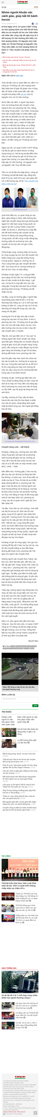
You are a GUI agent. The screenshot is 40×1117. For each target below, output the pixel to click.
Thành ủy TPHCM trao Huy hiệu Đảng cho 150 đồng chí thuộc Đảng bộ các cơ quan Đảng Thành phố (27, 897)
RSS (36, 7)
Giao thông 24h (9, 968)
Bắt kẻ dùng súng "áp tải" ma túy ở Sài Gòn (16, 57)
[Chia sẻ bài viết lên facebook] (33, 23)
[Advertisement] (20, 834)
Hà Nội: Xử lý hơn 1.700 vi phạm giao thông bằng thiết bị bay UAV (26, 1025)
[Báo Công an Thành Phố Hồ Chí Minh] (22, 2)
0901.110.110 (21, 1112)
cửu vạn (19, 75)
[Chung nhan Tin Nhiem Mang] (12, 1114)
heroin (32, 648)
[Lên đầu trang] (35, 1113)
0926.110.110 (12, 1112)
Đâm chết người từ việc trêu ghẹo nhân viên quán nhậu (27, 719)
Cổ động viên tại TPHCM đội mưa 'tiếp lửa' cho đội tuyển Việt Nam (27, 1015)
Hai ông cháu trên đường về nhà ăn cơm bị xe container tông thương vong (27, 1005)
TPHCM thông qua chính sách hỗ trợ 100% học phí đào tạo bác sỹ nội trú (26, 907)
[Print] (37, 23)
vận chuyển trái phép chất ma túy (26, 646)
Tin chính (6, 856)
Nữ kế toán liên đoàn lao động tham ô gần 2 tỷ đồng (27, 731)
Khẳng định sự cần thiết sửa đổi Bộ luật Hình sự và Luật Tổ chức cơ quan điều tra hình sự (27, 919)
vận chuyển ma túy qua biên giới (13, 648)
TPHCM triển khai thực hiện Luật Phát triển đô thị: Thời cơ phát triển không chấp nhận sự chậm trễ (19, 885)
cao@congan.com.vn (13, 1106)
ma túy (23, 94)
